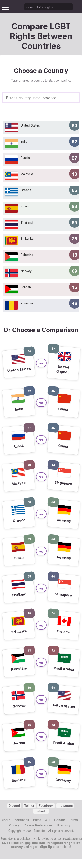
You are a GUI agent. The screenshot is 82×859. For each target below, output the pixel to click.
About (5, 819)
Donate (59, 819)
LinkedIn (41, 811)
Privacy (14, 825)
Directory (63, 825)
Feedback (21, 819)
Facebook (46, 805)
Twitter (29, 805)
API (47, 819)
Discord (14, 805)
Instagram (65, 805)
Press (37, 819)
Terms (73, 819)
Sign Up (46, 846)
